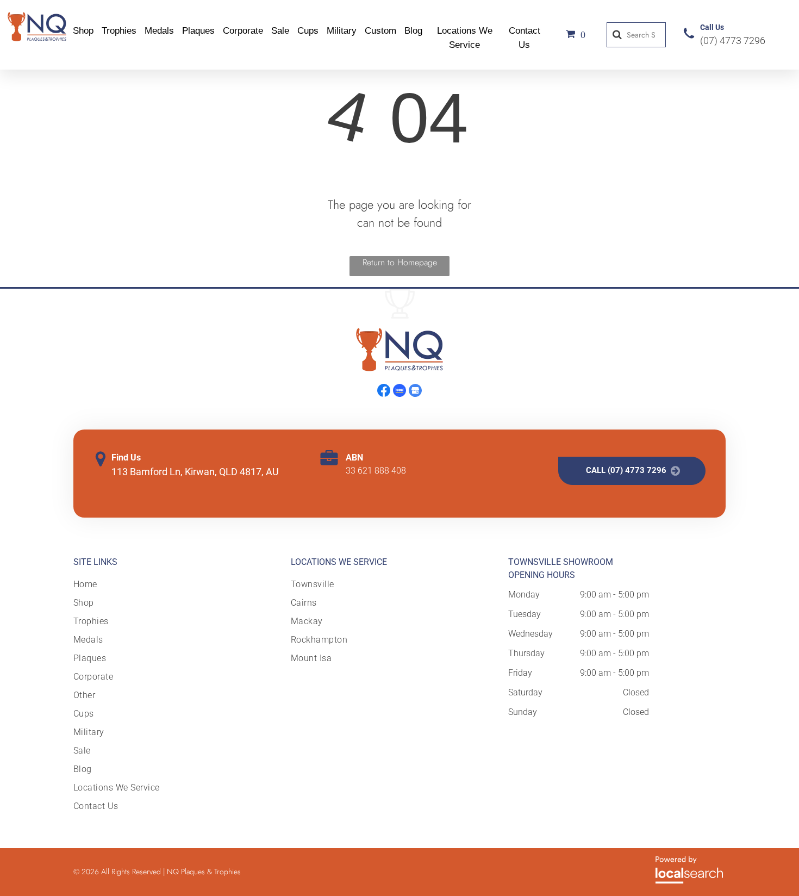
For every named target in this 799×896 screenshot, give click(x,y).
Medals (159, 31)
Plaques (198, 31)
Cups (308, 31)
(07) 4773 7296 (732, 40)
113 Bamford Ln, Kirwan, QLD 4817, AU (195, 471)
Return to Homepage (400, 262)
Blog (413, 31)
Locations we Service (339, 562)
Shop (83, 31)
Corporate (243, 31)
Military (342, 31)
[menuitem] (117, 584)
